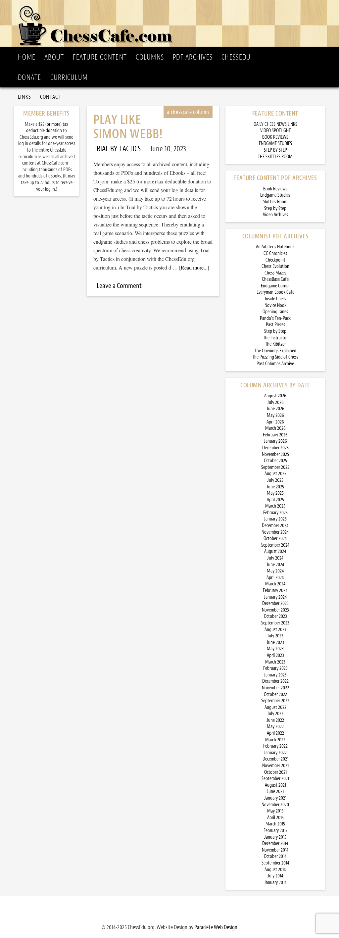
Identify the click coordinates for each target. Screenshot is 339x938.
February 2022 (275, 746)
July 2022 (275, 714)
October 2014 (275, 856)
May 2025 (275, 493)
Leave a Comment (119, 285)
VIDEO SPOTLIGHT (275, 130)
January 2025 (275, 519)
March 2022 (275, 740)
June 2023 (275, 642)
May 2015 (275, 811)
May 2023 (275, 649)
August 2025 (275, 473)
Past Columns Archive (275, 364)
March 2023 (275, 662)
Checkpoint (275, 260)
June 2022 (275, 720)
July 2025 (275, 480)
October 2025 (275, 461)
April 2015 (275, 818)
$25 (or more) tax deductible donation (47, 127)
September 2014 (275, 863)
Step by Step (275, 208)
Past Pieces (275, 324)
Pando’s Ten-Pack (275, 318)
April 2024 (275, 577)
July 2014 (275, 876)
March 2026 (275, 428)
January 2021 (275, 798)
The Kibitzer (275, 344)
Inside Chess (275, 299)
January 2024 (275, 597)
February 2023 (275, 668)
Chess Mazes (275, 273)
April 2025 (275, 500)
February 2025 (275, 513)
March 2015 (275, 824)
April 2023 (275, 655)
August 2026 (275, 396)
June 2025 (275, 487)
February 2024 (275, 590)
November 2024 (275, 532)
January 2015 (275, 837)
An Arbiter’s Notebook (275, 247)
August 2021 (275, 785)
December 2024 (275, 525)
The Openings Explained (275, 351)
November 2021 (275, 766)
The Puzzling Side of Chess (275, 357)
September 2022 (275, 701)
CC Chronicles (275, 253)
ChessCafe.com (171, 23)
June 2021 (275, 791)
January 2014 (275, 882)
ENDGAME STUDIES (275, 143)
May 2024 (275, 571)
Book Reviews (275, 189)
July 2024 (275, 558)
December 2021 (275, 759)
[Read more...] (194, 267)
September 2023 (275, 623)
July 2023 (275, 636)
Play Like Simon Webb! (128, 127)
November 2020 (275, 805)
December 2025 (275, 448)
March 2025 (275, 506)
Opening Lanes (275, 312)
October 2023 (275, 616)
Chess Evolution (275, 266)
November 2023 (275, 610)
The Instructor (275, 338)
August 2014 (275, 869)
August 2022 (275, 707)
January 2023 (275, 675)
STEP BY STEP (275, 150)
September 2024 (275, 545)
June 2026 (275, 409)
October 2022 (275, 694)
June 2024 (275, 565)
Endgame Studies (275, 195)
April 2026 (275, 422)
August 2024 (275, 551)
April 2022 (275, 733)
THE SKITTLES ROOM (275, 157)
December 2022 (275, 681)
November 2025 (275, 454)
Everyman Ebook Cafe (275, 292)
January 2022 (275, 753)
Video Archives (275, 215)
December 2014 (275, 843)
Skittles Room (275, 202)
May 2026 (275, 415)
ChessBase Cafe (275, 279)
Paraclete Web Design (215, 927)
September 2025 (275, 467)
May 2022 (275, 726)
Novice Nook (275, 305)
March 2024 (275, 584)
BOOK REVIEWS (275, 137)
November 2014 (275, 850)
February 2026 (275, 435)
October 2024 (275, 538)
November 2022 (275, 688)
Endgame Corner (275, 286)
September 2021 (275, 778)
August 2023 (275, 629)
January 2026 (275, 441)
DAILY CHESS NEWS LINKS (275, 124)
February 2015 (275, 830)
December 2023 (275, 603)
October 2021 (275, 772)
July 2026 (275, 402)
